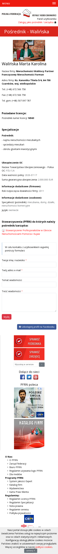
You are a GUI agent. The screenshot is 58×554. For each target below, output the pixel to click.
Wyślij (7, 316)
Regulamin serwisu (19, 509)
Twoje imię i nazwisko (13, 260)
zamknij (30, 550)
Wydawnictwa (16, 488)
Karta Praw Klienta (19, 491)
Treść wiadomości (11, 291)
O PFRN (13, 460)
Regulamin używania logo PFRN (26, 470)
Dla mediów (15, 474)
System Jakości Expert (20, 481)
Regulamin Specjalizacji (21, 502)
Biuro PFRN (15, 467)
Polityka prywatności (20, 513)
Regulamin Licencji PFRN (22, 498)
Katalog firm (15, 484)
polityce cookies (44, 547)
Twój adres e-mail (11, 270)
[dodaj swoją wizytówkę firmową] (29, 433)
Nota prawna (16, 505)
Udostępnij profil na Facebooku (37, 326)
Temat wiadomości (12, 280)
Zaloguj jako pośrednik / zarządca (35, 22)
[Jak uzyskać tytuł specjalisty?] (29, 402)
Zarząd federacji (17, 463)
